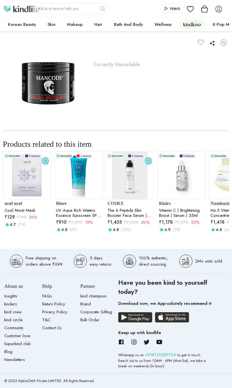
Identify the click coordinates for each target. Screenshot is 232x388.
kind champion (93, 296)
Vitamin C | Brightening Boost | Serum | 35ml (179, 213)
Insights (10, 296)
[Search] (103, 8)
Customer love (17, 336)
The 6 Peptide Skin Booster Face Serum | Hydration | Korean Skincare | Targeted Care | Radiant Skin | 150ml (127, 213)
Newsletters (14, 359)
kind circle (13, 320)
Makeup (75, 24)
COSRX (116, 203)
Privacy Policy (54, 312)
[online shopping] (21, 8)
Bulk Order (90, 320)
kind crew (13, 312)
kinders (10, 304)
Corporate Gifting (96, 312)
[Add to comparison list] (223, 42)
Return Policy (53, 304)
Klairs (165, 203)
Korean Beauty (22, 24)
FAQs (47, 296)
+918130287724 (161, 355)
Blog (8, 352)
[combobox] (71, 8)
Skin (51, 24)
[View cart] (204, 8)
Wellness (162, 24)
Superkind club (17, 344)
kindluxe (192, 24)
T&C (46, 320)
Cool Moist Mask (20, 210)
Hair (98, 24)
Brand (85, 304)
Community (13, 328)
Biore (61, 203)
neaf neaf (13, 203)
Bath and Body (128, 24)
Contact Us (52, 328)
